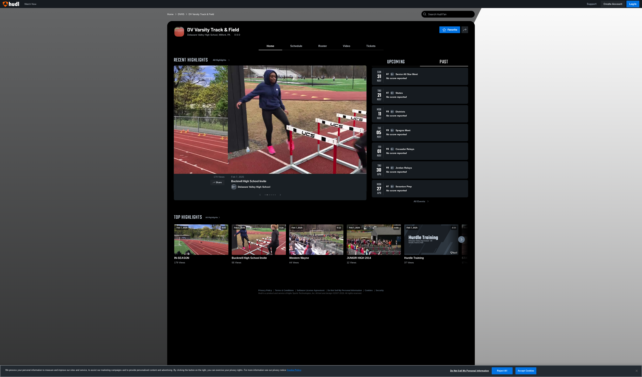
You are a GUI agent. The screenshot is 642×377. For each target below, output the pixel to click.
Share (357, 182)
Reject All (502, 370)
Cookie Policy (294, 370)
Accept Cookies (526, 370)
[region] (321, 371)
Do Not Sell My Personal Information (345, 290)
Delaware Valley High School (200, 186)
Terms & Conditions (284, 290)
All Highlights (219, 60)
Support (592, 4)
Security (380, 290)
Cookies (369, 290)
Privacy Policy (265, 290)
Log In (632, 4)
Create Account (613, 4)
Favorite (452, 29)
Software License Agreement (311, 290)
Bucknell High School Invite (194, 181)
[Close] (636, 370)
